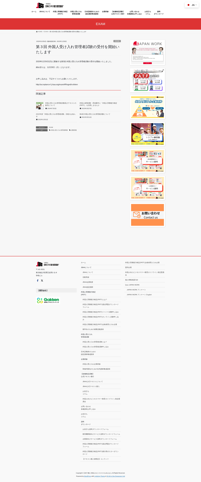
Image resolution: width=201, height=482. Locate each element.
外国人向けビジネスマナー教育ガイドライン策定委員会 (101, 400)
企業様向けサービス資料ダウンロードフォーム (100, 439)
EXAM (117, 41)
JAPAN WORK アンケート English (139, 295)
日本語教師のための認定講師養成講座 (88, 353)
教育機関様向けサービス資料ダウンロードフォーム (101, 434)
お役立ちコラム (86, 392)
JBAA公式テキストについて (93, 381)
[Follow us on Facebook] (37, 280)
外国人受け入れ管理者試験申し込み (96, 347)
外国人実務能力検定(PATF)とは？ (95, 299)
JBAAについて (88, 272)
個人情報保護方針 (131, 280)
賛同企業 (128, 267)
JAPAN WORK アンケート (136, 290)
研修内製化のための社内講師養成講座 (96, 369)
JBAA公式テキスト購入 (91, 386)
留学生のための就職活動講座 (93, 329)
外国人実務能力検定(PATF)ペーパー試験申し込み (101, 312)
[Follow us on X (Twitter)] (42, 280)
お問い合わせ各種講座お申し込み (88, 407)
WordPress (87, 476)
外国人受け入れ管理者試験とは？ (95, 342)
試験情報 (74, 130)
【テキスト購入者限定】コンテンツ (96, 459)
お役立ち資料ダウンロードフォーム (96, 429)
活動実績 (86, 277)
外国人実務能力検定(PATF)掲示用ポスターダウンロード (101, 452)
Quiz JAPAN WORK (132, 285)
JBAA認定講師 (88, 287)
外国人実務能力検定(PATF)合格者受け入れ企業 (100, 324)
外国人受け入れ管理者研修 (59, 130)
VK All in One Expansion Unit (116, 476)
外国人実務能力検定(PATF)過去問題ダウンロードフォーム (101, 305)
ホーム (83, 262)
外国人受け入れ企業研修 (91, 364)
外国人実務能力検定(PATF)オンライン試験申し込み (101, 318)
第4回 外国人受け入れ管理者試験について (95, 114)
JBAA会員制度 (88, 282)
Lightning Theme (99, 476)
